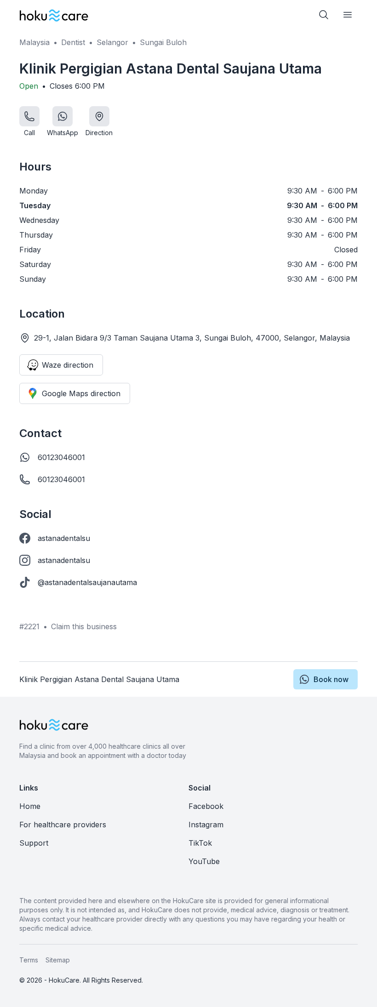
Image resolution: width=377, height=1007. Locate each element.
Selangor (112, 42)
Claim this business (84, 626)
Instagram (205, 824)
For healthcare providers (62, 824)
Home (29, 806)
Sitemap (58, 960)
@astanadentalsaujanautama (87, 582)
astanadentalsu (64, 538)
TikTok (200, 843)
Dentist (73, 42)
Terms (28, 960)
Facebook (205, 806)
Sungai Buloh (163, 42)
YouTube (204, 861)
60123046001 (61, 457)
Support (33, 843)
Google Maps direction (81, 393)
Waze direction (67, 365)
